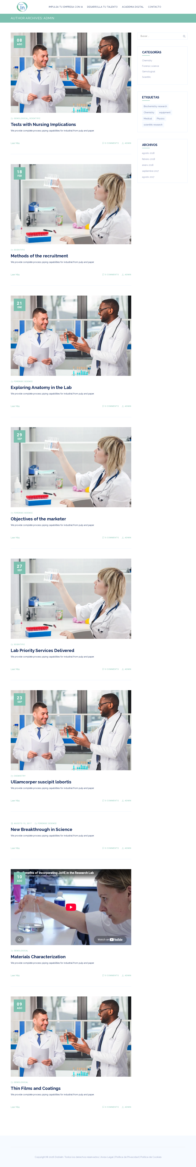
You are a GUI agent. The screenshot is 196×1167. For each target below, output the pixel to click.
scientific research (153, 124)
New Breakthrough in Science (41, 829)
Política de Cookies (150, 1157)
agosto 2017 (148, 177)
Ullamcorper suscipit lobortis (41, 781)
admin (127, 143)
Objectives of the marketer (38, 518)
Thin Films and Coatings (36, 1088)
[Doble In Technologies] (22, 7)
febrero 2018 (148, 159)
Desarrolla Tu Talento (102, 7)
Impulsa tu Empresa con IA (66, 7)
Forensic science (23, 381)
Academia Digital (133, 7)
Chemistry (20, 776)
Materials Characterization (38, 956)
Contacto (154, 7)
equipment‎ (165, 112)
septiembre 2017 (150, 171)
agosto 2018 (148, 153)
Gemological (21, 118)
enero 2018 (147, 165)
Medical (148, 118)
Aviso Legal (107, 1157)
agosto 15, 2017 (23, 823)
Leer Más (15, 143)
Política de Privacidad (127, 1157)
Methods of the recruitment (39, 255)
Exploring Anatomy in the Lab (41, 387)
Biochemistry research (155, 106)
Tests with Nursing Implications (43, 124)
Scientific (34, 118)
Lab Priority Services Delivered (42, 650)
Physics (160, 118)
